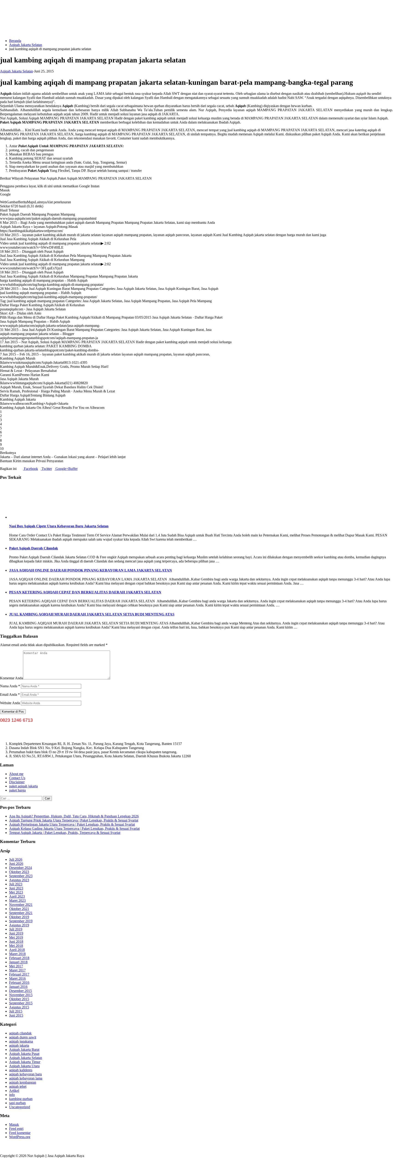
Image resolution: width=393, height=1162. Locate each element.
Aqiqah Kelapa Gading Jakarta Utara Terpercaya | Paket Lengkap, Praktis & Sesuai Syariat (74, 828)
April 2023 (17, 896)
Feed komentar (19, 1133)
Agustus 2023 (19, 880)
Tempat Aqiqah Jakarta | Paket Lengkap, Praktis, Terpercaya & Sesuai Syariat (64, 833)
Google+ (61, 469)
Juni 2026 (16, 864)
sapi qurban (17, 1103)
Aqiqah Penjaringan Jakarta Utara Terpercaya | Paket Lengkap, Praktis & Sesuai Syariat (72, 824)
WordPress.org (19, 1137)
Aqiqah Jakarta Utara (24, 1066)
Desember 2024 (20, 868)
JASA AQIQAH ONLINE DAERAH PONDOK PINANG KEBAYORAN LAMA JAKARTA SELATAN (90, 570)
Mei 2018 (16, 946)
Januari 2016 (18, 987)
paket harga (17, 790)
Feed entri (16, 1129)
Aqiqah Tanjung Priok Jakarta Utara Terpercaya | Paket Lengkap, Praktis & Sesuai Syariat (73, 820)
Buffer (73, 469)
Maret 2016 (17, 978)
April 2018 (17, 950)
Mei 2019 (16, 937)
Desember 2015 (20, 991)
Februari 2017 (19, 974)
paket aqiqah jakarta (23, 786)
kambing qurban (21, 1099)
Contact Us (17, 778)
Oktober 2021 (19, 909)
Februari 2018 (19, 958)
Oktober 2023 (19, 872)
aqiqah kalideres (20, 1070)
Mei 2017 (16, 966)
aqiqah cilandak (20, 1033)
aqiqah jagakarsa (21, 1041)
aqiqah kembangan (22, 1082)
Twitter (46, 469)
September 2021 (21, 913)
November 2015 (21, 995)
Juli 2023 (15, 884)
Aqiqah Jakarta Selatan (25, 45)
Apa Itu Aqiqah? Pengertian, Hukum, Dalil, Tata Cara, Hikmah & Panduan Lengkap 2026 (74, 816)
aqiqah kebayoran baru (25, 1074)
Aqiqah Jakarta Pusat (24, 1054)
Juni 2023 (16, 888)
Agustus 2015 (19, 1007)
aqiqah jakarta (19, 1045)
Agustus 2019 (19, 925)
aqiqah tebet (17, 1086)
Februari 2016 (19, 982)
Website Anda (10, 703)
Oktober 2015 (19, 999)
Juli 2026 (15, 859)
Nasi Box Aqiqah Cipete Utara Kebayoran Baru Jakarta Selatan (58, 526)
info (12, 1095)
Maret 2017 (17, 970)
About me (16, 774)
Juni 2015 (16, 1015)
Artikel (14, 1090)
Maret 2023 (17, 900)
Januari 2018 (18, 962)
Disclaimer (17, 782)
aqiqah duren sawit (22, 1037)
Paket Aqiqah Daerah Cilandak (33, 548)
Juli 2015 (15, 1011)
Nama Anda (10, 686)
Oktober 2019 (19, 917)
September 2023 (21, 876)
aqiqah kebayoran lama (25, 1078)
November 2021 (21, 905)
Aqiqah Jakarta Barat (24, 1049)
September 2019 (21, 921)
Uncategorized (19, 1107)
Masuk (14, 1124)
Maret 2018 (17, 954)
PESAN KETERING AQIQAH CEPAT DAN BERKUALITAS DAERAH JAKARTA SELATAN (85, 592)
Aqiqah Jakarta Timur (24, 1062)
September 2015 (21, 1003)
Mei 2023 (16, 892)
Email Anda (10, 694)
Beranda (15, 41)
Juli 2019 (15, 929)
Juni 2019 (16, 933)
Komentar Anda (11, 678)
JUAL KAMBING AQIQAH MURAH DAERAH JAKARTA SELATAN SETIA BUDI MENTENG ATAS (91, 614)
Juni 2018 (16, 941)
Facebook (30, 469)
